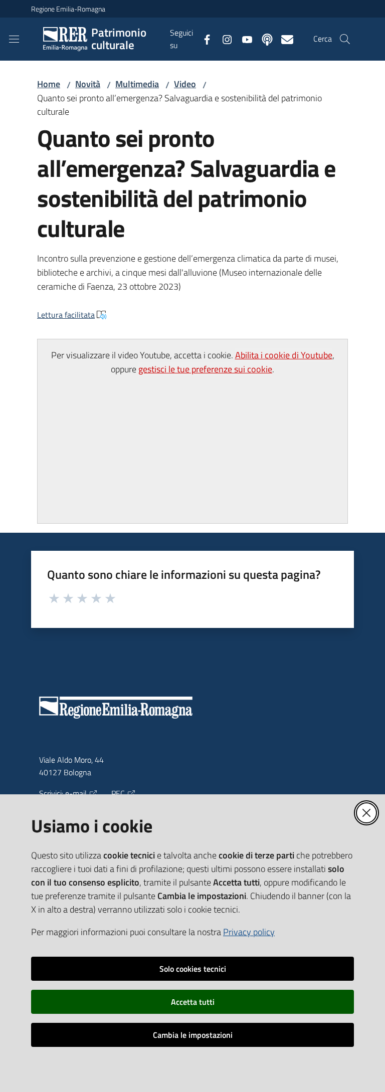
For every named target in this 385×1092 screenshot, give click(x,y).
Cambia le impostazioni (193, 1035)
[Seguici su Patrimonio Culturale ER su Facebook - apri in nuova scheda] (203, 39)
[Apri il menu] (14, 39)
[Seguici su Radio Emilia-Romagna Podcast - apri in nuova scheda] (263, 39)
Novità (87, 84)
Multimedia (137, 84)
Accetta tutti (193, 1002)
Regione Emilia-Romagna (68, 9)
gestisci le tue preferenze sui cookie (205, 369)
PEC (118, 793)
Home (48, 84)
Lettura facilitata (66, 315)
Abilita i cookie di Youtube (283, 355)
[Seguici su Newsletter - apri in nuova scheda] (283, 39)
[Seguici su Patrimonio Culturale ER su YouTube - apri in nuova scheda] (243, 39)
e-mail (76, 793)
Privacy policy (249, 932)
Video (185, 84)
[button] (345, 39)
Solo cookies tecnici (192, 969)
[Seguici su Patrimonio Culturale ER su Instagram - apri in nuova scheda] (223, 39)
